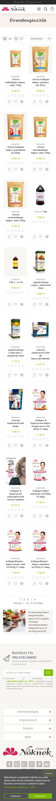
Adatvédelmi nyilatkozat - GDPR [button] (19, 787)
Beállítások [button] (16, 796)
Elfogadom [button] (40, 796)
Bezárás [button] (49, 773)
